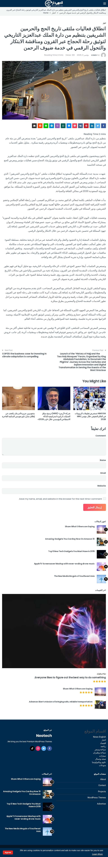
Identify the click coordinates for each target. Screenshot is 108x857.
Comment (100, 435)
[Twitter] (43, 748)
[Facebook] (49, 748)
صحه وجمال (100, 759)
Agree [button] (8, 852)
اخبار (104, 23)
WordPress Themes (96, 797)
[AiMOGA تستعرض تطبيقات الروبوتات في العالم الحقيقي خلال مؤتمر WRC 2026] (89, 398)
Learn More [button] (97, 854)
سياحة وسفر (100, 749)
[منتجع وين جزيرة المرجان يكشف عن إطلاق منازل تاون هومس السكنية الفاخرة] (18, 398)
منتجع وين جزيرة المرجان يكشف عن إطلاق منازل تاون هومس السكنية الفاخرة (18, 415)
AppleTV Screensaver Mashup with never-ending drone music (64, 563)
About (103, 779)
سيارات (102, 756)
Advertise (101, 804)
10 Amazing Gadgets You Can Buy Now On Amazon (70, 538)
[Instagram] (38, 748)
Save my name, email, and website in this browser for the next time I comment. (60, 498)
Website (101, 485)
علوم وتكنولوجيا (99, 762)
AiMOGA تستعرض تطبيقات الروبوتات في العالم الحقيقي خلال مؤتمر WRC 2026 (90, 416)
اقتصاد (103, 743)
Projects (102, 791)
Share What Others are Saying (80, 526)
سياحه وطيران (101, 674)
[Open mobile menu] (104, 3)
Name (103, 460)
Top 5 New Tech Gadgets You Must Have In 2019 (71, 551)
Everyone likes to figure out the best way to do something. (70, 677)
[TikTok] (32, 748)
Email (103, 473)
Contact (102, 785)
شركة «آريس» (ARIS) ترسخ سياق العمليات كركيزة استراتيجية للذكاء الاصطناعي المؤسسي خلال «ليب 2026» (54, 416)
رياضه (103, 746)
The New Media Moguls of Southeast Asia (74, 576)
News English (99, 737)
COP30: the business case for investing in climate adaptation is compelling (24, 355)
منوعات (102, 765)
